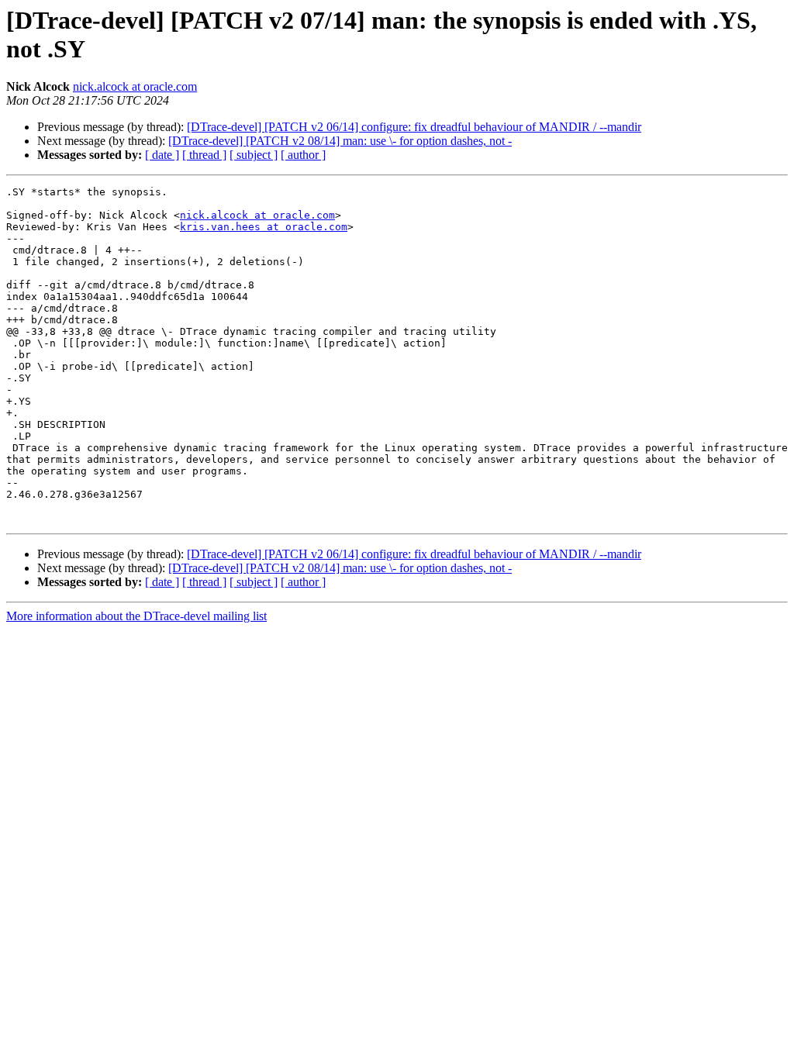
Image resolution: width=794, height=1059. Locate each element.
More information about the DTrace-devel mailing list (136, 616)
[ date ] (162, 154)
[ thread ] (204, 154)
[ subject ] (254, 154)
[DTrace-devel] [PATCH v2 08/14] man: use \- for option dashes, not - (340, 140)
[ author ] (303, 154)
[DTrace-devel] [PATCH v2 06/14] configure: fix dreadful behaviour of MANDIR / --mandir (414, 126)
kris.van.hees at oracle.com (263, 227)
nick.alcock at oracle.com (135, 86)
